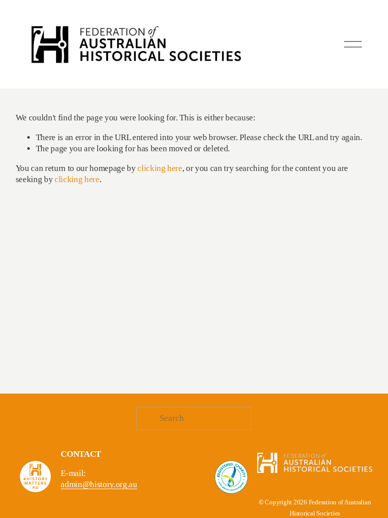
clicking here (159, 168)
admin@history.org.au (99, 484)
